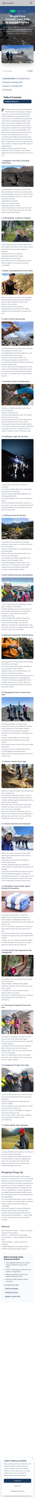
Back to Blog (8, 71)
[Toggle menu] (31, 3)
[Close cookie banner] (33, 1458)
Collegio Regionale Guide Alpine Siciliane (15, 1246)
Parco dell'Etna (6, 1237)
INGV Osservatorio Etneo (9, 1230)
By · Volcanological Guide (16, 78)
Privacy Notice (8, 1475)
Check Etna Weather (11, 1288)
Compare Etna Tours (11, 1292)
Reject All (17, 1486)
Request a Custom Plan (12, 1296)
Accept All (17, 1481)
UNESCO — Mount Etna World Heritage (14, 1235)
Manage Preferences (17, 1491)
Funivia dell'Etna (6, 1242)
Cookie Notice (21, 1475)
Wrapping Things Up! (11, 101)
